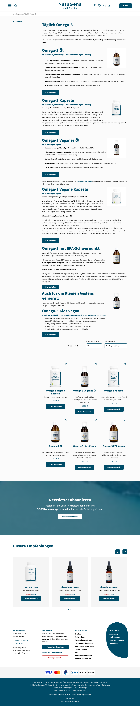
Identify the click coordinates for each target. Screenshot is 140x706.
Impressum (62, 694)
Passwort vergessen (116, 640)
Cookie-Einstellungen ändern (81, 694)
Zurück (19, 22)
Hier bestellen (50, 92)
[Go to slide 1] (68, 609)
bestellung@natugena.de (21, 650)
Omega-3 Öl (55, 446)
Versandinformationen (83, 640)
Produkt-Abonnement (83, 659)
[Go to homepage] (70, 6)
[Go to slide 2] (70, 609)
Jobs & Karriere (81, 649)
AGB (68, 694)
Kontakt (78, 634)
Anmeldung (113, 634)
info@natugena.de (19, 647)
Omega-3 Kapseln (113, 391)
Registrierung (114, 637)
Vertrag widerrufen (55, 658)
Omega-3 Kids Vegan (84, 446)
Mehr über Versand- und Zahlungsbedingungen (70, 690)
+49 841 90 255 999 (21, 643)
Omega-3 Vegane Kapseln (55, 392)
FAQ (76, 652)
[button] (15, 6)
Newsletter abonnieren (70, 516)
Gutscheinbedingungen (83, 655)
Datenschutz (53, 694)
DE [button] (109, 5)
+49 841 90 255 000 (21, 641)
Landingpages (18, 14)
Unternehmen (80, 637)
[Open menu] (9, 5)
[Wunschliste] (99, 6)
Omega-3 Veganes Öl (84, 391)
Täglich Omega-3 (30, 14)
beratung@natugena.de (21, 653)
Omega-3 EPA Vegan (114, 446)
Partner (125, 6)
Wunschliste (113, 643)
